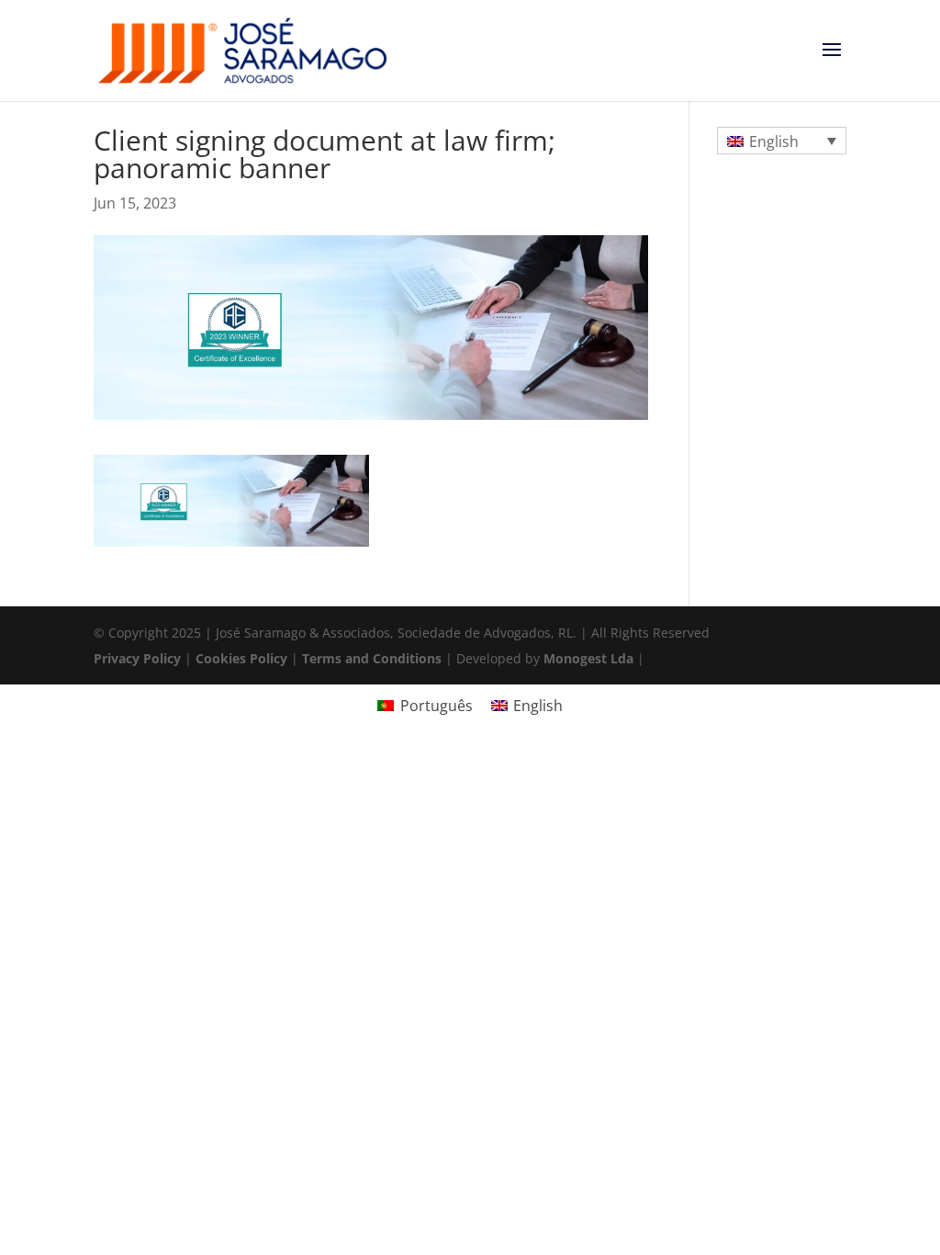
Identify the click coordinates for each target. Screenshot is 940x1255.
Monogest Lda (588, 658)
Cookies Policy (241, 658)
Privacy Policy (137, 658)
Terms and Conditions (372, 658)
